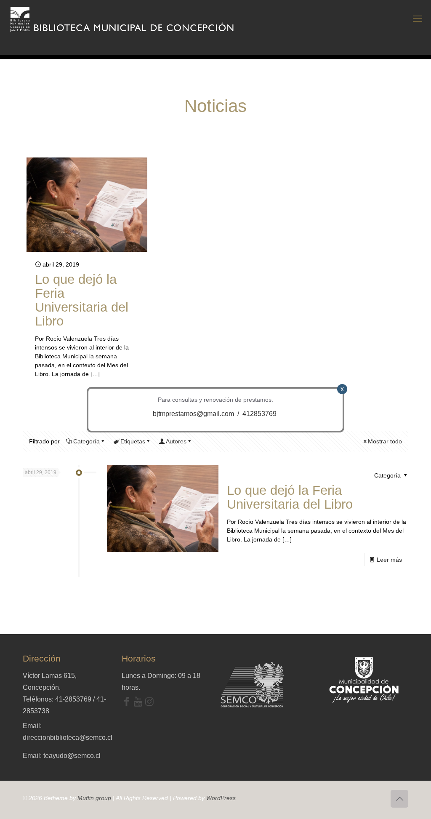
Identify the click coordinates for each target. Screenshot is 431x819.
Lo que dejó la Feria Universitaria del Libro (81, 300)
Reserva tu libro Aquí (25, 795)
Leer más (389, 559)
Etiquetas (132, 441)
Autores (176, 441)
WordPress (221, 798)
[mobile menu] (417, 19)
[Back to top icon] (399, 799)
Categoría (86, 441)
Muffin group (94, 798)
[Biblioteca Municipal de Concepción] (122, 19)
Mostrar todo (385, 441)
